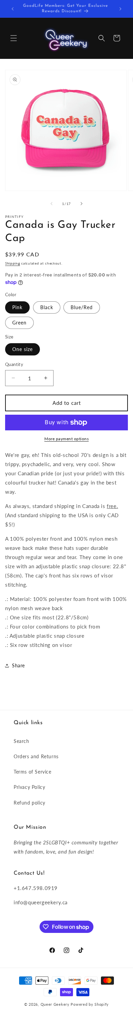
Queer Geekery (55, 1004)
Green (19, 322)
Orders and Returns (36, 756)
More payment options (66, 438)
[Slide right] (81, 203)
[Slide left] (51, 203)
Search (21, 741)
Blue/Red (82, 307)
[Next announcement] (120, 8)
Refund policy (29, 803)
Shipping (12, 263)
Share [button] (18, 665)
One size (22, 349)
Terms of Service (32, 772)
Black (46, 307)
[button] (13, 38)
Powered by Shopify (90, 1004)
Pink (17, 307)
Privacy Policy (29, 787)
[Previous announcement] (12, 8)
